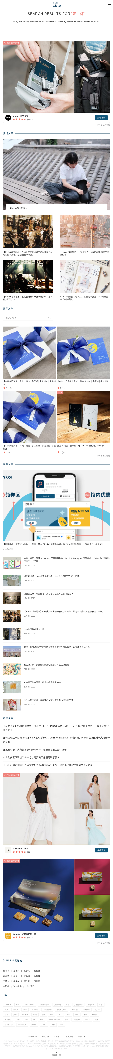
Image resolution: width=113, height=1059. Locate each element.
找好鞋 (37, 971)
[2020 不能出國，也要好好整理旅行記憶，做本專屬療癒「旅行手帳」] (85, 276)
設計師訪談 (9, 1024)
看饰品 (16, 971)
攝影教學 (25, 1014)
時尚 (68, 1014)
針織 (61, 1024)
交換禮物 (57, 1005)
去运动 (6, 986)
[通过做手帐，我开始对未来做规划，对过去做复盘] (12, 669)
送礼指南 (17, 986)
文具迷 (27, 976)
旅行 (51, 1014)
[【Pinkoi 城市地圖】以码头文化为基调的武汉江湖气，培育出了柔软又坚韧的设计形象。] (28, 231)
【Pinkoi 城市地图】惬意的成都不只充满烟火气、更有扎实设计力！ (28, 298)
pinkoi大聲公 (29, 1005)
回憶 (25, 1010)
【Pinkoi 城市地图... (18, 208)
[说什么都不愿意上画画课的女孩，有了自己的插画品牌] (12, 704)
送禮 (53, 1024)
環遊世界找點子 (54, 1019)
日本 (60, 1014)
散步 (43, 1014)
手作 (6, 1014)
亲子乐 (27, 981)
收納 (35, 1014)
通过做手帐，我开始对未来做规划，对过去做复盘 (46, 664)
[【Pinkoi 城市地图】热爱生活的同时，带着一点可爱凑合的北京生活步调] (56, 174)
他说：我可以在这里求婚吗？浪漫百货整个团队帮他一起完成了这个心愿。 (58, 647)
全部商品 (30, 986)
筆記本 (87, 1019)
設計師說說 (22, 1024)
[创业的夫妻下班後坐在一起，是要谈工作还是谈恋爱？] (12, 598)
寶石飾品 (35, 1010)
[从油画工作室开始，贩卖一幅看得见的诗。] (12, 687)
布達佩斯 (86, 1010)
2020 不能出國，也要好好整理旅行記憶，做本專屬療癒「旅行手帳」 (84, 298)
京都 (67, 1005)
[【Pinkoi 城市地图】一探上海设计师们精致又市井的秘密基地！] (85, 231)
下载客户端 (68, 1037)
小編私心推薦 (61, 1010)
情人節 (97, 1010)
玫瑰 (41, 1019)
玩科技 (37, 976)
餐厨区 (16, 976)
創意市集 (91, 1005)
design (8, 1005)
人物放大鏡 (78, 1005)
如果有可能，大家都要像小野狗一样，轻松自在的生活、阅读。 (52, 576)
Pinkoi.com (32, 1037)
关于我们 (45, 1037)
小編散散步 (47, 1010)
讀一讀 (33, 1024)
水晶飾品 (8, 1019)
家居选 (6, 976)
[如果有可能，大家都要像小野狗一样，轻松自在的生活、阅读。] (12, 580)
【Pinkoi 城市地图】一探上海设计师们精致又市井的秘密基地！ (84, 253)
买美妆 (16, 981)
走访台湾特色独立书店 (34, 629)
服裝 (77, 1014)
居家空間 (75, 1010)
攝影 (15, 1014)
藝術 (96, 1019)
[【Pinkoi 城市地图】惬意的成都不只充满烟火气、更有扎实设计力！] (28, 276)
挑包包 (6, 971)
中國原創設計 (44, 1005)
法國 (18, 1019)
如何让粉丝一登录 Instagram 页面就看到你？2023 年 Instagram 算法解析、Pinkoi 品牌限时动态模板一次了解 (67, 559)
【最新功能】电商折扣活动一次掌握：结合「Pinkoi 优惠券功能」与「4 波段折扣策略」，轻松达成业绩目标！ (53, 544)
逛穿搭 (27, 971)
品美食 (6, 981)
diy (17, 1005)
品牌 (6, 1010)
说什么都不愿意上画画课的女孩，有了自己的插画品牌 (48, 700)
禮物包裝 (76, 1019)
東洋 (85, 1014)
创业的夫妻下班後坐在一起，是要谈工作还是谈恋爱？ (48, 594)
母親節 (94, 1014)
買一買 (43, 1024)
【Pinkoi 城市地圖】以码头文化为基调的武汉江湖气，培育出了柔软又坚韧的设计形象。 (28, 253)
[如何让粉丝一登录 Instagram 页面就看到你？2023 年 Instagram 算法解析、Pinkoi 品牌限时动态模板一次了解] (12, 563)
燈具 (26, 1019)
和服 (101, 1005)
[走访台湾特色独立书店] (12, 634)
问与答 (56, 1037)
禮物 (66, 1019)
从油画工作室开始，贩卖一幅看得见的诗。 (43, 682)
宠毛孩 (37, 981)
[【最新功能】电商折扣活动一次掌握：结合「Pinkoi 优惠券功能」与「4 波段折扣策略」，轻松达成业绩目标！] (56, 505)
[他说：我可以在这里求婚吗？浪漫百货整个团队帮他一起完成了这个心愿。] (12, 651)
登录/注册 (81, 1037)
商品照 (15, 1010)
